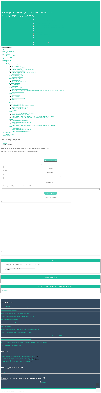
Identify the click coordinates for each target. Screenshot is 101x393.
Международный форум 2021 (17, 75)
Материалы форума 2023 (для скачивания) (23, 69)
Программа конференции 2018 (20, 107)
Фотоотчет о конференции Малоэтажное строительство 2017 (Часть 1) (31, 117)
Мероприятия (7, 60)
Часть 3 (11, 126)
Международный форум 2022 (17, 71)
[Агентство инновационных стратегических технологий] (48, 45)
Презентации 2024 (14, 65)
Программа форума (17, 74)
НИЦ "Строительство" (7, 326)
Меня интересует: (50, 182)
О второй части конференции (20, 120)
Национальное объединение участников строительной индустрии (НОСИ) (21, 329)
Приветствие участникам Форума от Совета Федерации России (23, 264)
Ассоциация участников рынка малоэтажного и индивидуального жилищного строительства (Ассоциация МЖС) (31, 336)
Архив (7, 63)
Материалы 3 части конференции (21, 131)
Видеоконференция (14, 83)
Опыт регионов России (15, 78)
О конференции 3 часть (18, 128)
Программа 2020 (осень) (18, 98)
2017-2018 (11, 102)
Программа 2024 (16, 66)
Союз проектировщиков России (9, 319)
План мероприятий (11, 62)
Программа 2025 (10, 56)
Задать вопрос (10, 134)
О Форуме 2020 (16, 95)
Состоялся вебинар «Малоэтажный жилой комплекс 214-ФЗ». (17, 360)
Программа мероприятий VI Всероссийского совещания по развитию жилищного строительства (38, 90)
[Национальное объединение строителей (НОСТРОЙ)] (48, 25)
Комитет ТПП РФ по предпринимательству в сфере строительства (19, 307)
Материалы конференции (19, 108)
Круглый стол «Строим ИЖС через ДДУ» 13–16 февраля (15, 361)
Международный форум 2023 (17, 68)
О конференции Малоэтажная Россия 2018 (23, 105)
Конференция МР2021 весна (16, 87)
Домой (5, 143)
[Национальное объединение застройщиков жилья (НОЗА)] (49, 27)
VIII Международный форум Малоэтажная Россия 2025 (20, 268)
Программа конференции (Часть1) (21, 114)
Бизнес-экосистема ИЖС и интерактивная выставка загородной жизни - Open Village (24, 342)
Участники (14, 123)
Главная (5, 50)
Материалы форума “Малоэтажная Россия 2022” (24, 72)
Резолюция (15, 101)
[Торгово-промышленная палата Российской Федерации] (50, 22)
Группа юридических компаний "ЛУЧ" (11, 345)
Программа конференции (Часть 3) (21, 129)
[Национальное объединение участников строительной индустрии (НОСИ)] (50, 32)
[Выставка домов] (41, 34)
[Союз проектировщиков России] (42, 29)
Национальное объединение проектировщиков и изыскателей (18, 316)
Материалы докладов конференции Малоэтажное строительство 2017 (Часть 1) (33, 116)
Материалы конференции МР (20, 89)
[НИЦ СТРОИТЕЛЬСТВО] (40, 43)
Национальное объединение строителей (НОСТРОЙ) (15, 313)
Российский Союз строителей (8, 310)
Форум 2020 (12, 93)
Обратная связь (7, 132)
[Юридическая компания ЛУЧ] (56, 43)
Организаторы (16, 96)
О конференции (16, 80)
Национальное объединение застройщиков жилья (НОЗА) (16, 332)
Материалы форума (8, 51)
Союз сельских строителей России (10, 323)
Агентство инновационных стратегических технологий (16, 339)
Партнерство (7, 135)
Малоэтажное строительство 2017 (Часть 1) (23, 113)
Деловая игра (9, 57)
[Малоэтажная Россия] (6, 10)
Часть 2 (11, 119)
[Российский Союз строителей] (41, 23)
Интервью (14, 110)
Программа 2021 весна (18, 92)
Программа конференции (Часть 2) (21, 122)
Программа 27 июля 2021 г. (19, 81)
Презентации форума (17, 77)
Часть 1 (11, 111)
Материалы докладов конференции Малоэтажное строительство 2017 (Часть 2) (33, 125)
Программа (6, 54)
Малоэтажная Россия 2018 (16, 104)
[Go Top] (97, 384)
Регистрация (6, 59)
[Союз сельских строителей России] (43, 36)
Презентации (9, 53)
